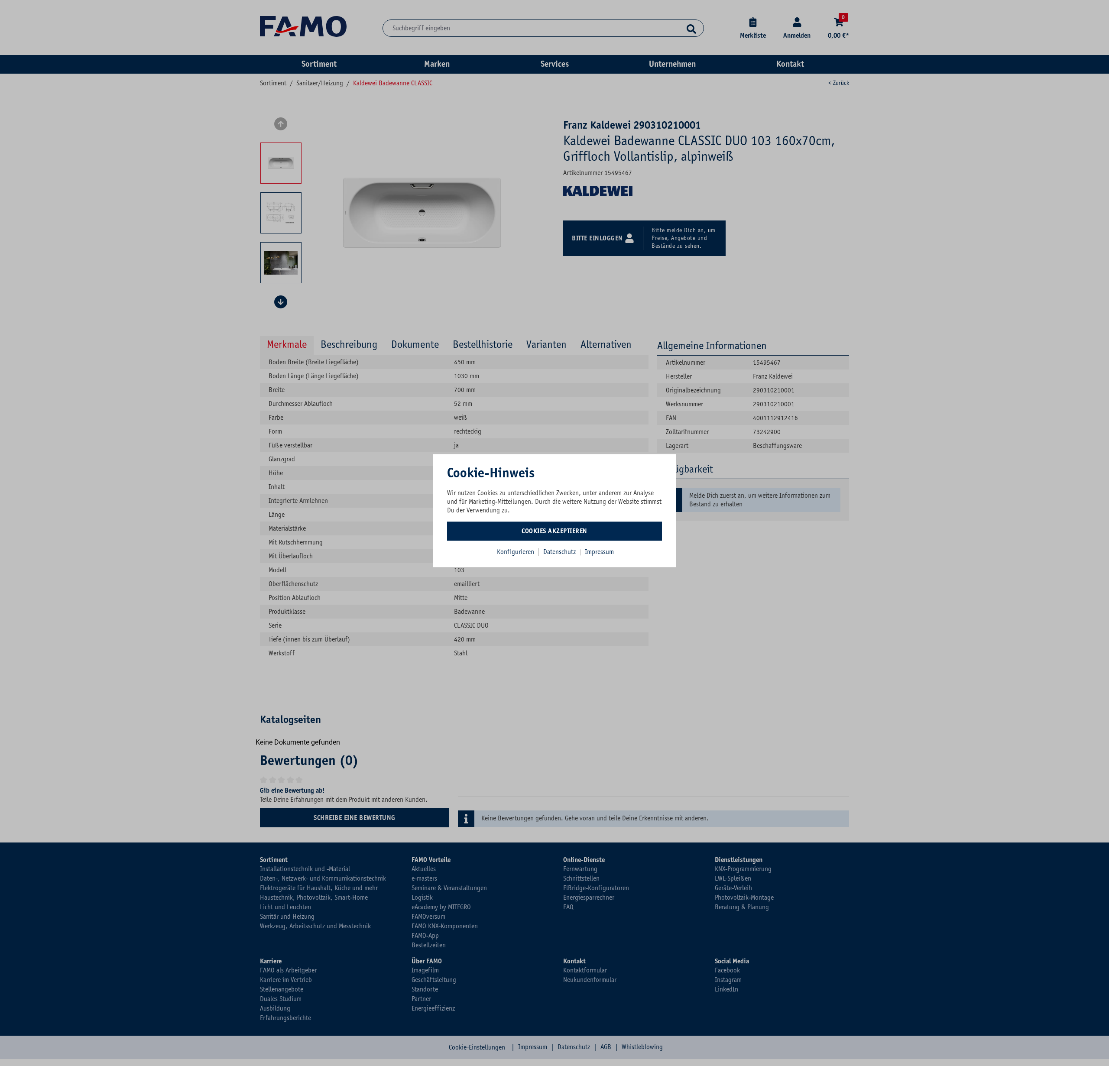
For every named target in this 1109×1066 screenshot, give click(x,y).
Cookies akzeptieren (554, 531)
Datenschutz (560, 552)
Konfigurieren (515, 552)
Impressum (599, 552)
